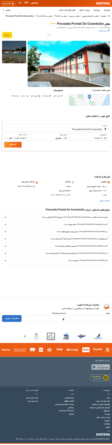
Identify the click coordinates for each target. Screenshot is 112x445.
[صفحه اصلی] (109, 16)
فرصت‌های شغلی (32, 398)
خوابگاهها (107, 411)
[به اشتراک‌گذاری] (49, 35)
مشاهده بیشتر (105, 201)
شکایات (71, 414)
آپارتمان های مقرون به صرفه (100, 408)
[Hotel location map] (89, 100)
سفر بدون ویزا (33, 401)
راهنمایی (71, 408)
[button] (26, 3)
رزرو (7, 35)
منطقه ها (107, 424)
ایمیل (108, 313)
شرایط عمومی (69, 398)
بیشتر (8, 10)
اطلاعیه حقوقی (69, 401)
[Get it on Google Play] (100, 367)
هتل (108, 398)
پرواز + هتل (84, 10)
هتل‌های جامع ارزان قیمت (101, 404)
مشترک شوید (12, 318)
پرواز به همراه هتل (103, 418)
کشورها (107, 421)
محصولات (106, 390)
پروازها (97, 10)
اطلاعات (71, 390)
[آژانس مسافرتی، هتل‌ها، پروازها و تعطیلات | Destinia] (103, 3)
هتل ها (107, 10)
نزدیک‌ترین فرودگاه (59, 313)
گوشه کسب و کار (32, 390)
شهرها (108, 427)
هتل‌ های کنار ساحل (67, 10)
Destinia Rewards (66, 411)
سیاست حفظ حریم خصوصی (64, 404)
